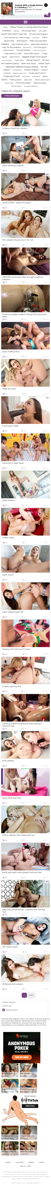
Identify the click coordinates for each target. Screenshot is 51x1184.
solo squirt (43, 31)
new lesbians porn (20, 44)
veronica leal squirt (42, 80)
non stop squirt (40, 47)
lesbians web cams (19, 73)
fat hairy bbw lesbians (38, 34)
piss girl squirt (33, 60)
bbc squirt (36, 37)
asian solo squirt (28, 63)
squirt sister (19, 60)
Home (8, 1162)
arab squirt (36, 76)
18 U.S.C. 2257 (25, 1166)
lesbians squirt (11, 1010)
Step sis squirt (40, 83)
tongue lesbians (23, 50)
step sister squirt (31, 53)
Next (31, 995)
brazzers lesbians (31, 70)
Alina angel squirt (29, 31)
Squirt (5, 27)
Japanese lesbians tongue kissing (22, 67)
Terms (31, 1162)
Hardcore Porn (21, 1183)
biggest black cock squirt (34, 57)
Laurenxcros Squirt (39, 50)
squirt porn (15, 57)
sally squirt (26, 76)
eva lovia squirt (7, 60)
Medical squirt (8, 50)
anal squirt (22, 41)
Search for (6, 1006)
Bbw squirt (27, 47)
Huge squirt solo (11, 76)
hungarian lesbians (31, 86)
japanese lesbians (39, 44)
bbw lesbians (17, 70)
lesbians (16, 31)
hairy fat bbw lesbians (11, 47)
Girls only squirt (23, 83)
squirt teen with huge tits (14, 34)
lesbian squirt (44, 63)
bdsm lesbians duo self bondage (17, 37)
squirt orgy (9, 83)
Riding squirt (15, 79)
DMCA (41, 1162)
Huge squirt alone (37, 73)
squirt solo (28, 80)
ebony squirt (17, 86)
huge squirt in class (13, 53)
